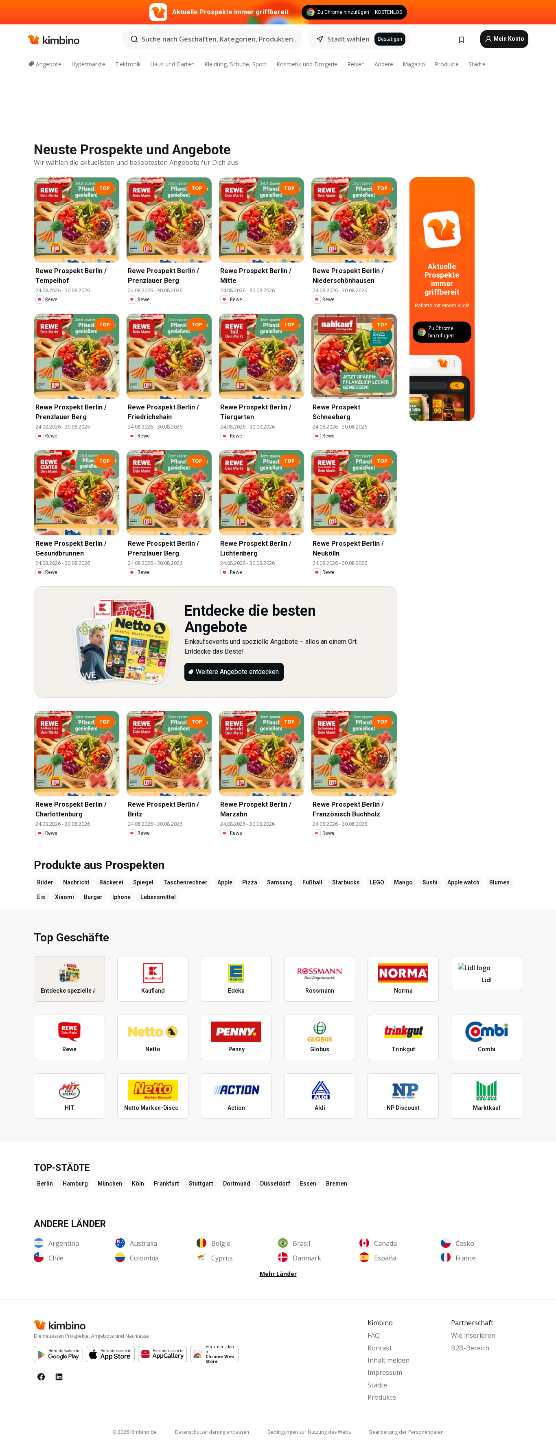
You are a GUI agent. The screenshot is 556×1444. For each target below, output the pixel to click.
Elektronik (128, 64)
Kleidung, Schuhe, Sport (235, 64)
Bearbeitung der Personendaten (406, 1432)
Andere (383, 64)
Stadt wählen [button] (348, 39)
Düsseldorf (275, 1183)
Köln (138, 1183)
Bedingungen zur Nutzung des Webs (309, 1432)
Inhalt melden (388, 1360)
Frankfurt (166, 1183)
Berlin (45, 1183)
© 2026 (134, 1432)
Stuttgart (201, 1183)
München (110, 1183)
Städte (477, 64)
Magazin (414, 64)
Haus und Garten (172, 64)
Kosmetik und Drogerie (306, 64)
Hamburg (75, 1183)
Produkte (447, 64)
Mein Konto (508, 38)
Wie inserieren (473, 1335)
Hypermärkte (88, 64)
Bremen (336, 1183)
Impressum (385, 1372)
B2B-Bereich (470, 1347)
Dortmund (236, 1183)
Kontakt (380, 1347)
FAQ (374, 1335)
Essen (308, 1183)
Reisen (356, 64)
